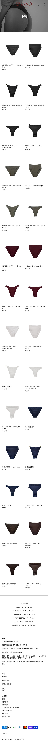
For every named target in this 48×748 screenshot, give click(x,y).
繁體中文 (4, 733)
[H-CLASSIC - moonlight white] (35, 330)
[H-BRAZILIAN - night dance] (35, 489)
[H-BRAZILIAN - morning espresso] (35, 567)
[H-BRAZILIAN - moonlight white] (12, 410)
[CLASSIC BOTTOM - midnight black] (12, 49)
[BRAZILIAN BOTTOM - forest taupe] (35, 210)
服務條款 (5, 713)
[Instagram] (3, 689)
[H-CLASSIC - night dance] (12, 451)
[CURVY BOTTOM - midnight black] (35, 89)
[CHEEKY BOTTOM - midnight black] (12, 89)
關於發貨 (5, 702)
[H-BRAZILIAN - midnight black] (35, 129)
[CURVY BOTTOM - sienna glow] (12, 290)
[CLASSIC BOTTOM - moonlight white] (12, 330)
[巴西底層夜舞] (12, 489)
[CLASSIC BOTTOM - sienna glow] (12, 250)
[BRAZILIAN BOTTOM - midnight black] (12, 129)
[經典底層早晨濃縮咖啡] (12, 527)
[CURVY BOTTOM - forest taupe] (12, 210)
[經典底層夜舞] (35, 410)
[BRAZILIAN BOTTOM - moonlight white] (35, 370)
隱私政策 (5, 705)
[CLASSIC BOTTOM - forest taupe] (12, 169)
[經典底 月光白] (12, 370)
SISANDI (9, 739)
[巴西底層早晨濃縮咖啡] (12, 567)
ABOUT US (6, 716)
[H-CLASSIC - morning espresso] (35, 527)
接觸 (3, 699)
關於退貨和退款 (7, 710)
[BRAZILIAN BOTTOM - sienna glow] (35, 290)
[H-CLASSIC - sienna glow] (35, 250)
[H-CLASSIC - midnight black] (35, 49)
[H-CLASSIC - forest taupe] (35, 169)
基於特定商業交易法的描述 (11, 707)
